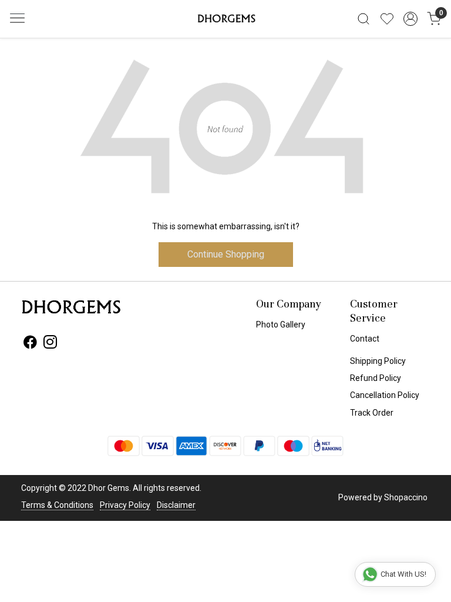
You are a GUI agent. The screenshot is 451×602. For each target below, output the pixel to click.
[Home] (225, 19)
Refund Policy (375, 378)
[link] (363, 19)
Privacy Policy (125, 505)
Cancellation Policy (384, 395)
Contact (364, 338)
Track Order (371, 412)
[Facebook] (30, 344)
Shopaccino (406, 497)
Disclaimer (176, 505)
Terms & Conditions (57, 505)
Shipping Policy (378, 361)
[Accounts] (410, 19)
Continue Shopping (225, 254)
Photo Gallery (280, 324)
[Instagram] (50, 344)
